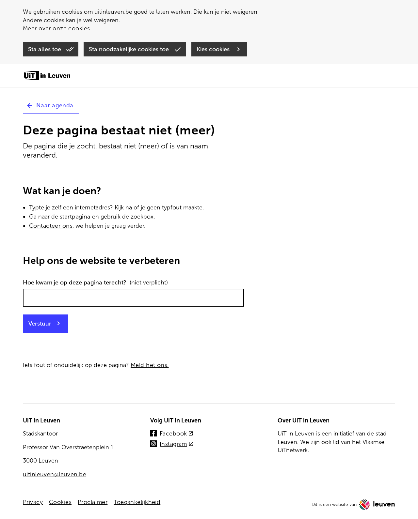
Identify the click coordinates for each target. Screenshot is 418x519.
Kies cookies (214, 49)
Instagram (177, 444)
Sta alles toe (45, 49)
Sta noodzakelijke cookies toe (129, 49)
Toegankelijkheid (137, 502)
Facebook (176, 434)
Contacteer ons (50, 225)
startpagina (75, 216)
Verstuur (39, 323)
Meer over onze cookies (56, 28)
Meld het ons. (150, 365)
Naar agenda (54, 105)
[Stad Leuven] (377, 504)
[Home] (46, 76)
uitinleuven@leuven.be (54, 474)
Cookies (60, 502)
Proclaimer (92, 502)
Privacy (33, 502)
